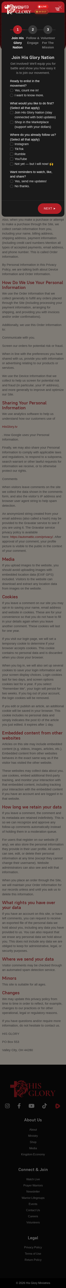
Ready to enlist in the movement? (25, 83)
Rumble (20, 154)
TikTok (19, 149)
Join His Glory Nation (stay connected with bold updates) (35, 115)
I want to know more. (29, 95)
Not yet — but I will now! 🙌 (34, 164)
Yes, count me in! (27, 90)
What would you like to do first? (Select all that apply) (32, 106)
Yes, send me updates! (31, 181)
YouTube (21, 159)
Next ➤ (50, 208)
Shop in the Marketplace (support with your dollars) (33, 124)
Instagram (22, 144)
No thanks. (22, 186)
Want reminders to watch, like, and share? (31, 174)
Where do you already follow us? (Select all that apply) (33, 137)
